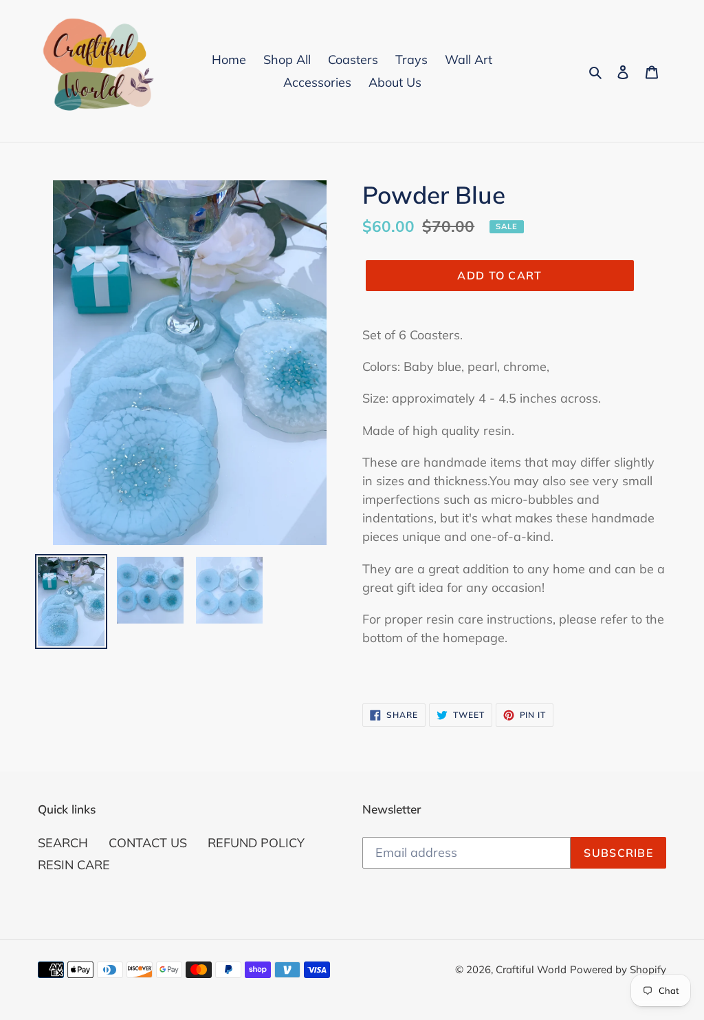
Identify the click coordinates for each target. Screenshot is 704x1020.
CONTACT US (148, 843)
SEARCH (63, 843)
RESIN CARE (74, 865)
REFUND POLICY (256, 843)
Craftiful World (531, 969)
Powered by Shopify (618, 969)
